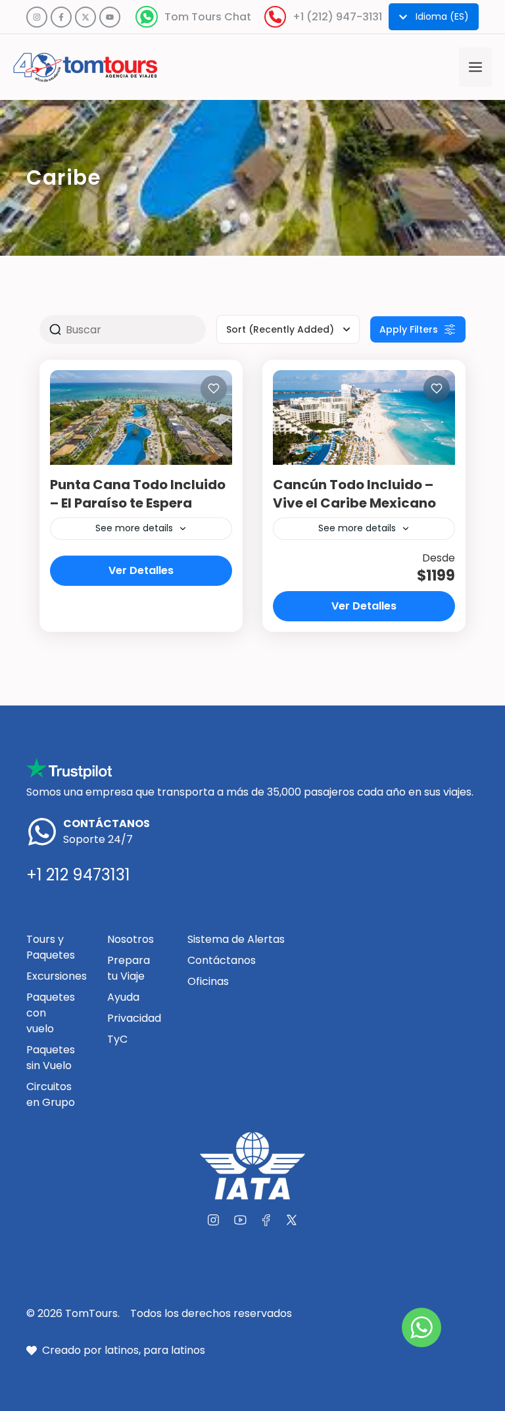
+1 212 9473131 (78, 875)
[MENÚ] (475, 67)
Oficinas (208, 981)
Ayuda (123, 997)
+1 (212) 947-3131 (337, 16)
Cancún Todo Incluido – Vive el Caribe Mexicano (354, 493)
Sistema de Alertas (236, 939)
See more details (134, 528)
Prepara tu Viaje (128, 968)
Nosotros (130, 939)
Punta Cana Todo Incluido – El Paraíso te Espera (138, 493)
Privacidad (134, 1018)
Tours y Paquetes (50, 947)
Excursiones (56, 976)
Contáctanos (221, 960)
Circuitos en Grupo (50, 1094)
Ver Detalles (141, 570)
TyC (117, 1039)
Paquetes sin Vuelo (50, 1057)
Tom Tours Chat (207, 16)
